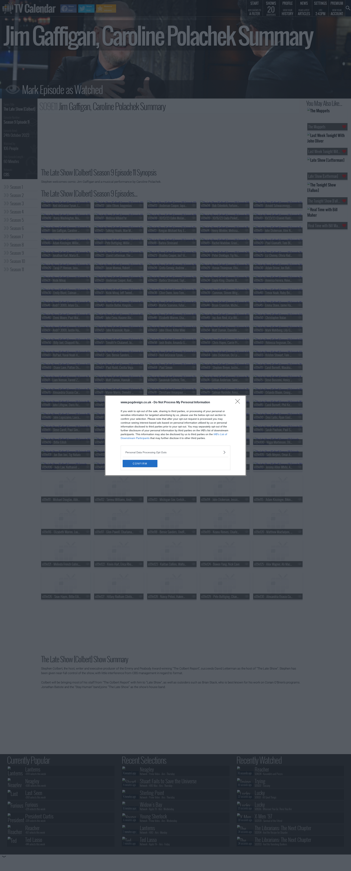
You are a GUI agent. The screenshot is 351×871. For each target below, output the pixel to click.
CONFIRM (140, 463)
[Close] (238, 402)
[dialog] (175, 435)
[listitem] (175, 452)
